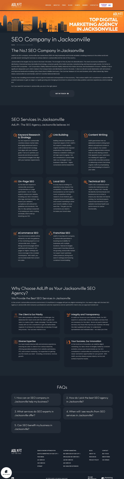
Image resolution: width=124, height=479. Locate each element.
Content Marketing (69, 450)
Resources (92, 457)
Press (64, 5)
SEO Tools (105, 454)
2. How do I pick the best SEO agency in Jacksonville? (87, 399)
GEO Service (41, 463)
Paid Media (40, 457)
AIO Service (41, 460)
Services (48, 5)
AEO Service (67, 463)
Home (13, 45)
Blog (91, 450)
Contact (105, 450)
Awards (85, 5)
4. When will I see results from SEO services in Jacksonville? (85, 413)
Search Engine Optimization (46, 450)
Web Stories (106, 457)
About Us (56, 5)
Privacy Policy (94, 460)
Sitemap (39, 466)
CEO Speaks (105, 460)
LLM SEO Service (68, 460)
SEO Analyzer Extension (70, 466)
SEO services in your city (71, 454)
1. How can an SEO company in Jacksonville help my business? (32, 399)
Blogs (70, 5)
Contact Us (94, 5)
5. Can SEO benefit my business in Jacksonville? (33, 427)
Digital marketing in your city (47, 454)
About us (92, 454)
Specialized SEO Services (71, 457)
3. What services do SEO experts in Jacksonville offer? (34, 413)
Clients (77, 5)
